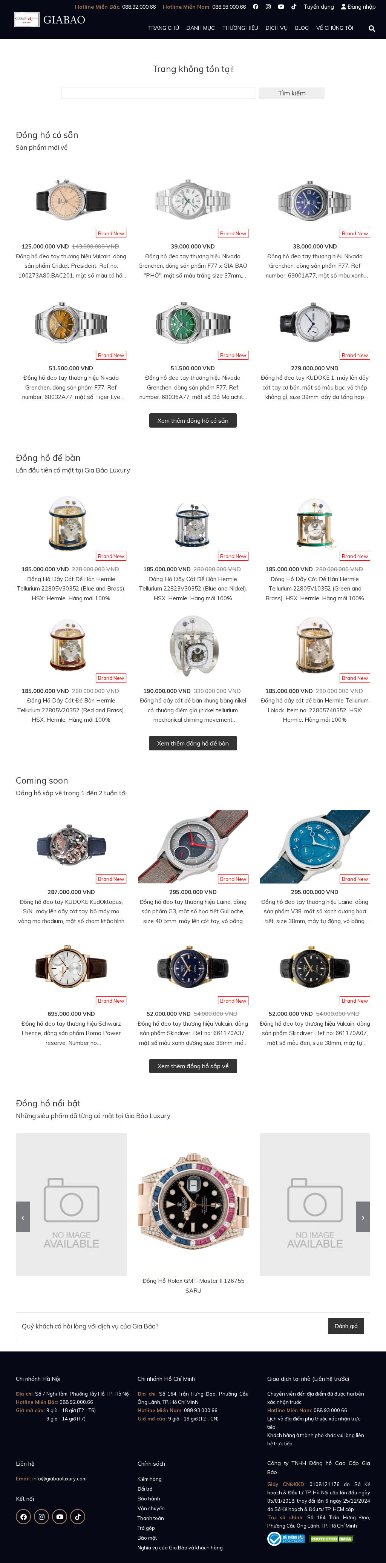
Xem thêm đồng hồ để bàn (193, 743)
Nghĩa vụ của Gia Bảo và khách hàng (180, 1548)
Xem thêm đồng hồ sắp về (193, 1066)
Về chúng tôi (334, 28)
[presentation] (23, 1217)
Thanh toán (151, 1518)
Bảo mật (147, 1538)
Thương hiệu (240, 28)
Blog (302, 28)
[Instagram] (268, 6)
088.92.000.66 (76, 1402)
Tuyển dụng (318, 6)
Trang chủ (163, 28)
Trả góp (146, 1528)
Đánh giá (346, 1326)
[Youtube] (281, 6)
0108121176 (324, 1484)
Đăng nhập (362, 6)
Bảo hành (149, 1499)
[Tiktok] (293, 6)
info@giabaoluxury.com (59, 1479)
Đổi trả (145, 1489)
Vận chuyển (151, 1508)
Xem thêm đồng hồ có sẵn (193, 420)
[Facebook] (256, 6)
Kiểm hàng (150, 1479)
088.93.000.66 (201, 1410)
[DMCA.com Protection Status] (331, 1537)
